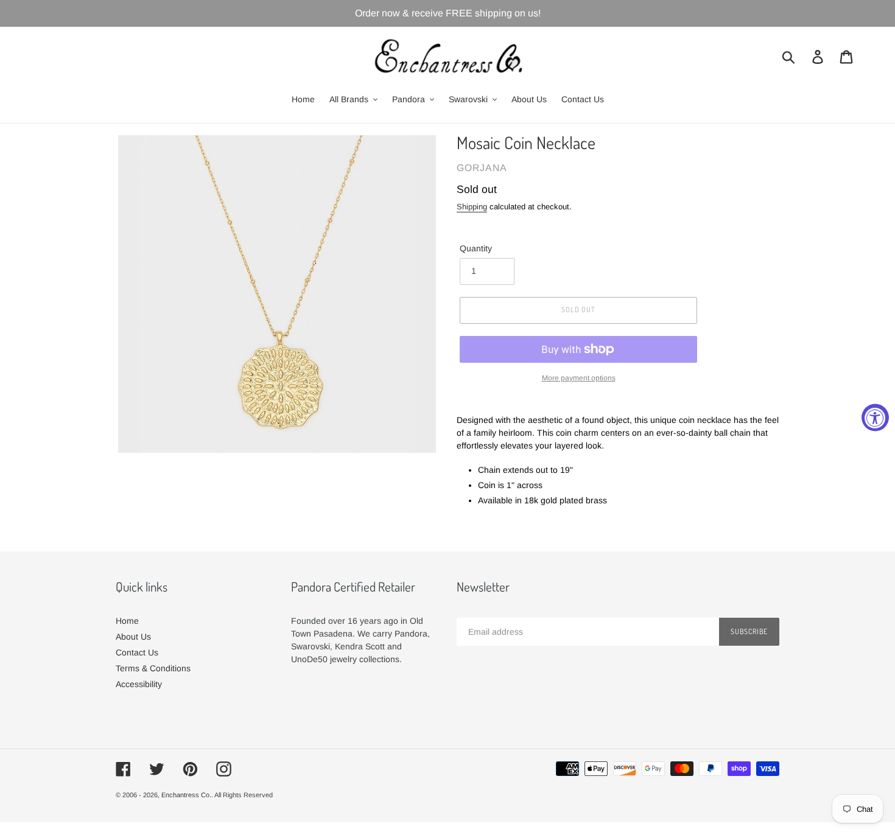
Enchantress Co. (186, 794)
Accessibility (139, 684)
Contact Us (137, 652)
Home (127, 621)
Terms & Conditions (153, 668)
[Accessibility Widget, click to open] (875, 417)
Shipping (472, 206)
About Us (133, 636)
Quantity (476, 248)
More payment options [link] (579, 378)
